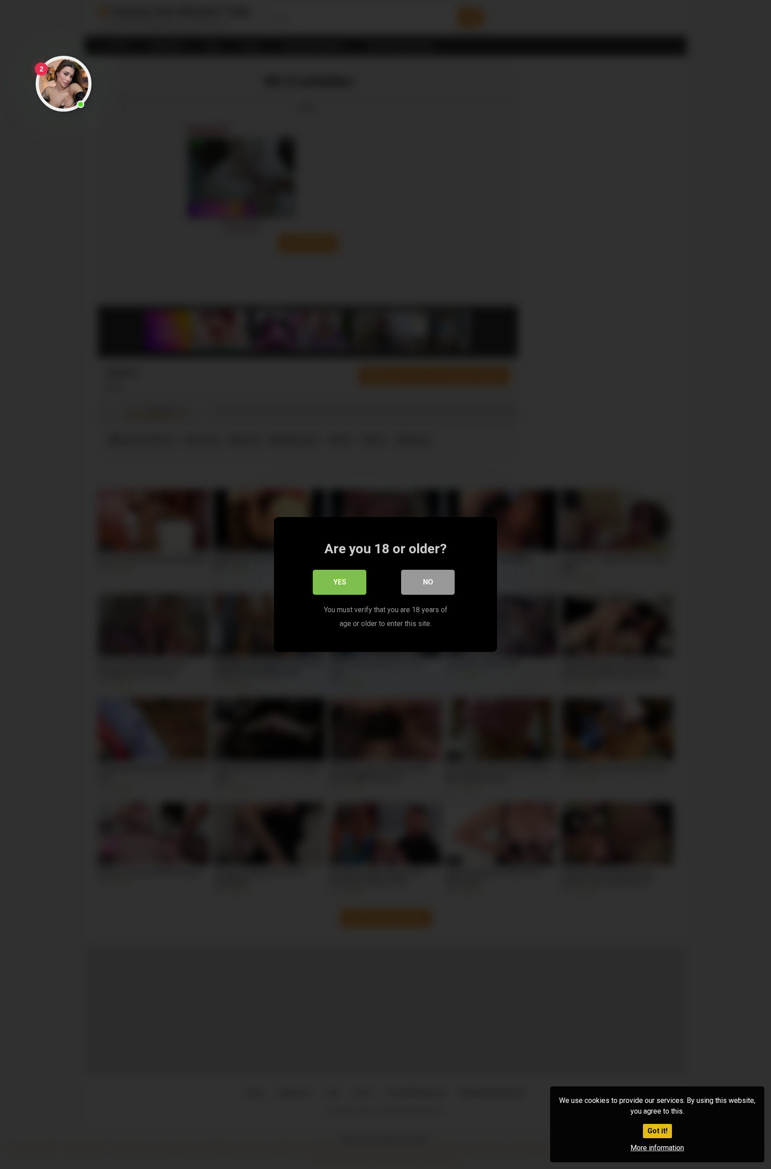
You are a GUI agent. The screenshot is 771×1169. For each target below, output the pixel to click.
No (428, 582)
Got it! (657, 1131)
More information (657, 1148)
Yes (339, 582)
